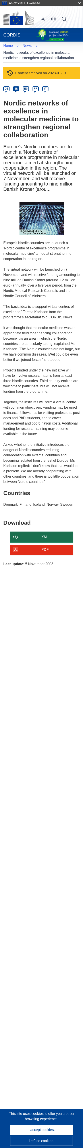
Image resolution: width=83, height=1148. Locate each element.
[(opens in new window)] (18, 17)
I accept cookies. (42, 1130)
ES (26, 88)
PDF (45, 549)
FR (35, 88)
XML (45, 537)
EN (16, 88)
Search (64, 19)
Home (8, 46)
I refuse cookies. (41, 1141)
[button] (53, 19)
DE (6, 88)
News (27, 46)
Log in (43, 19)
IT (45, 88)
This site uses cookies (26, 1113)
